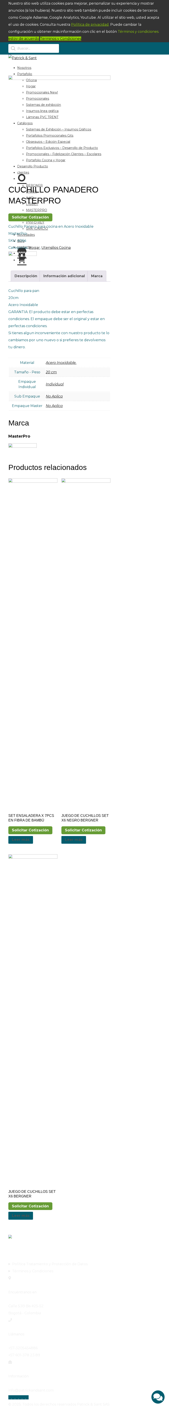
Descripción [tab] (26, 276)
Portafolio (24, 74)
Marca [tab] (97, 276)
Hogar (34, 248)
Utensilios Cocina (56, 248)
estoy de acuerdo (23, 39)
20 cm (51, 372)
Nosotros (24, 68)
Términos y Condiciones (32, 1271)
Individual (55, 384)
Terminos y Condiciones (60, 39)
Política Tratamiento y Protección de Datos (50, 1264)
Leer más (20, 840)
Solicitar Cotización (30, 217)
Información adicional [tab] (64, 276)
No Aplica (54, 396)
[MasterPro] (22, 255)
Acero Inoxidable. (61, 363)
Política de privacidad (90, 24)
